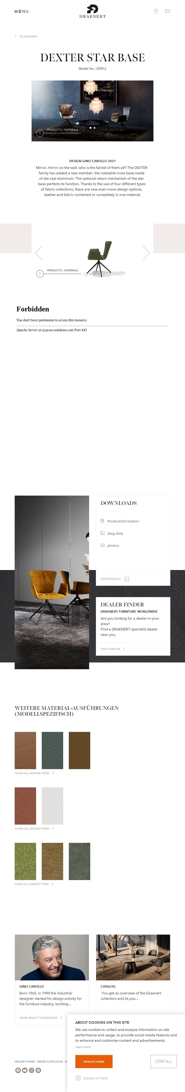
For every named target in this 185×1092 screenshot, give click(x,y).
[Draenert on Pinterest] (38, 1070)
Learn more (83, 1047)
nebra (66, 139)
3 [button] (95, 274)
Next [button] (146, 111)
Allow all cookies (93, 1061)
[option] (92, 110)
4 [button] (99, 274)
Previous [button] (38, 111)
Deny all (163, 1061)
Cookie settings (95, 1078)
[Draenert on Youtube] (25, 1070)
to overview (28, 36)
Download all (111, 578)
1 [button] (91, 128)
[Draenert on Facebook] (18, 1070)
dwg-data (115, 533)
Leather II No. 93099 (97, 139)
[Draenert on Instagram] (31, 1070)
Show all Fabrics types (32, 884)
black (91, 280)
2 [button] (95, 128)
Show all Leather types (32, 773)
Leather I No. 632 (59, 280)
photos (113, 545)
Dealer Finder (25, 1061)
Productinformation (123, 521)
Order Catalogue (50, 1061)
